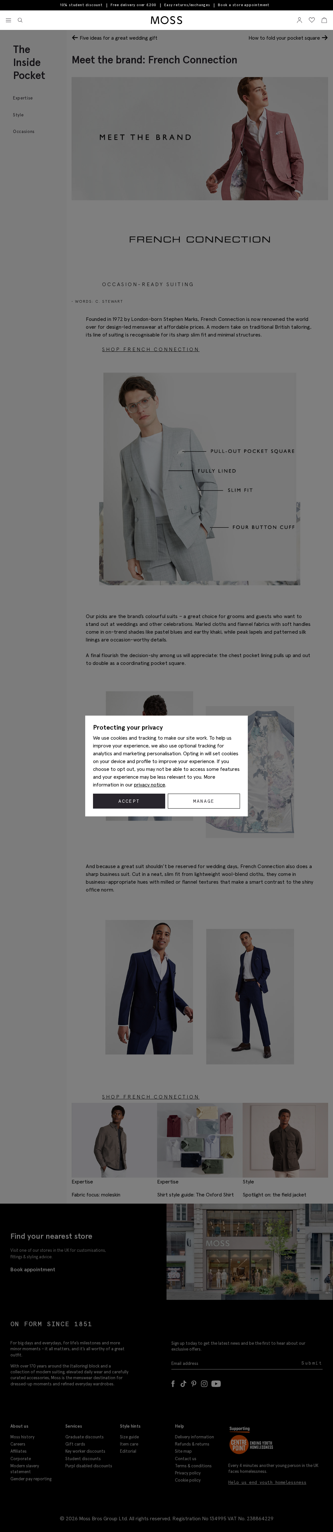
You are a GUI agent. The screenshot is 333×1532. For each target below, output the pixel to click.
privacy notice (149, 784)
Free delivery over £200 (133, 5)
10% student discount (81, 5)
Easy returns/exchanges (187, 5)
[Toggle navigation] (8, 20)
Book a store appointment (244, 5)
